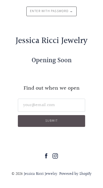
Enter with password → (51, 11)
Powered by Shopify (75, 174)
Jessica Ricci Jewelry (40, 174)
